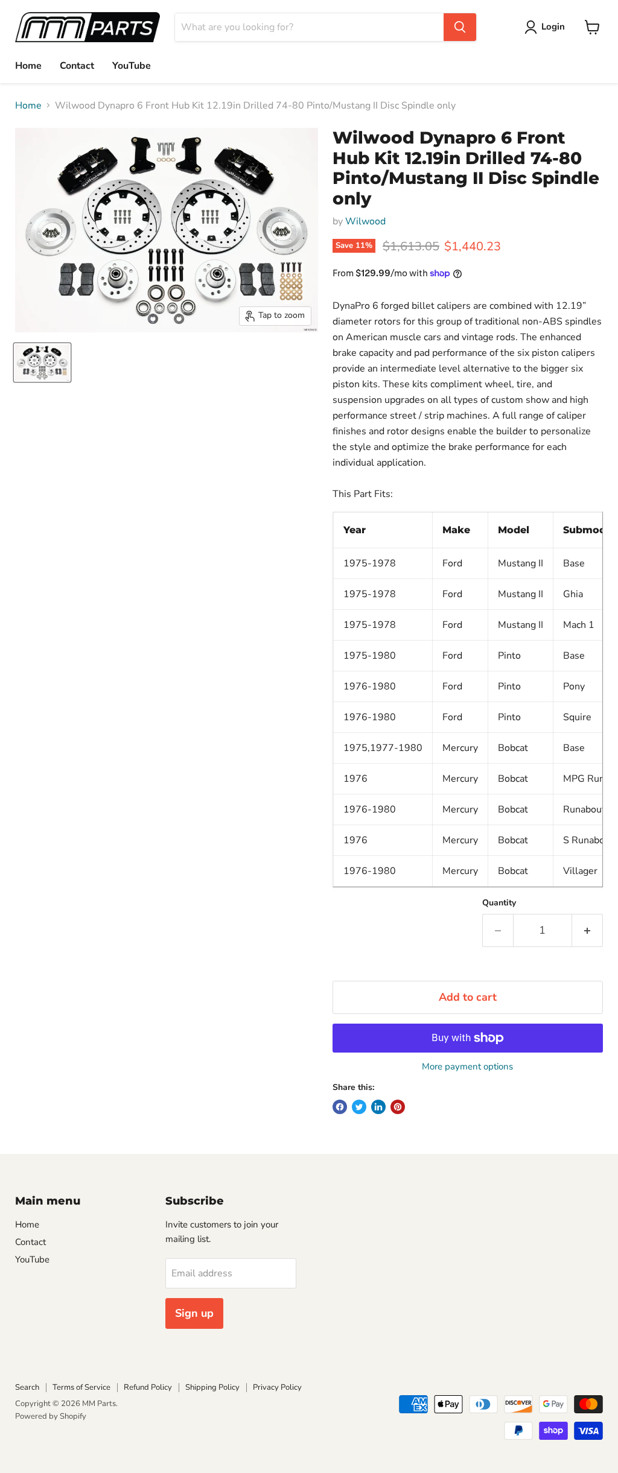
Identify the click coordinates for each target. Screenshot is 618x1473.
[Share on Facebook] (340, 1107)
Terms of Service (81, 1387)
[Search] (460, 27)
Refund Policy (148, 1387)
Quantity (499, 903)
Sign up (194, 1313)
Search (27, 1387)
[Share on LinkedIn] (378, 1107)
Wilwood (365, 221)
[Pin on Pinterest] (397, 1107)
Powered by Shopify (50, 1416)
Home (28, 65)
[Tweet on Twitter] (359, 1107)
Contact (77, 65)
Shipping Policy (212, 1387)
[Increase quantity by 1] (587, 930)
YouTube (131, 65)
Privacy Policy (277, 1387)
